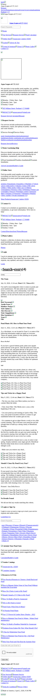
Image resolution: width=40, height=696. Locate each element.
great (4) (6, 539)
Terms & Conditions (9, 687)
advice (20, 10)
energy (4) (12, 539)
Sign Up (8, 517)
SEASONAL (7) (19, 193)
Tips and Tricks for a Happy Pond (13, 393)
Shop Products (6, 199)
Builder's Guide (18, 166)
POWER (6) (14, 192)
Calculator (15, 116)
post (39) (5, 525)
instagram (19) (17, 527)
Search (7, 269)
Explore (5, 43)
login (2, 2)
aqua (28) (18, 525)
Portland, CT (5, 12)
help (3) (6, 541)
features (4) (7, 535)
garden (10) (8, 529)
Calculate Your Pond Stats (12, 546)
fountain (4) (20, 539)
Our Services (7, 35)
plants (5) (7, 531)
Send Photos (17, 231)
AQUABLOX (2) (22, 184)
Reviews (15, 143)
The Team (4, 279)
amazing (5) (13, 533)
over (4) (32, 535)
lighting (32, 138)
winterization (19, 136)
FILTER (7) (5, 188)
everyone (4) (25, 535)
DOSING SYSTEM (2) (23, 186)
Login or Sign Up (9, 507)
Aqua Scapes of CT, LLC (13, 14)
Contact (3, 231)
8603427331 (7, 112)
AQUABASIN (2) (13, 184)
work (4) (24, 533)
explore (15, 10)
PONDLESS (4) (7, 192)
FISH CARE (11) (22, 188)
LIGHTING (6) (28, 190)
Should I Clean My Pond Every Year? (14, 463)
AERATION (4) (5, 184)
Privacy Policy (23, 687)
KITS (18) (22, 190)
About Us (20, 46)
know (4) (7, 537)
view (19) (25, 527)
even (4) (12, 537)
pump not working (23, 138)
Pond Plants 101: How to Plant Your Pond (16, 323)
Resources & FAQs (9, 575)
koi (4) (17, 537)
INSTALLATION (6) (7, 190)
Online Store (7, 39)
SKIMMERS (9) (27, 193)
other (30, 140)
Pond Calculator (31, 35)
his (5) (26, 531)
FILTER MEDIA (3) (13, 188)
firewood (6, 140)
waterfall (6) (21, 529)
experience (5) (14, 531)
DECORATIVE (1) (12, 186)
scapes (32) (11, 525)
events (30, 10)
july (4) (22, 537)
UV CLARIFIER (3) (8, 195)
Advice (3, 166)
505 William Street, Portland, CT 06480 (16, 108)
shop (11, 10)
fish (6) (27, 529)
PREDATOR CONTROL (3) (24, 192)
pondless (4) (29, 537)
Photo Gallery (30, 46)
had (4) (29, 533)
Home (8, 10)
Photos (3, 248)
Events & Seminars (9, 46)
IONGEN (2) (15, 190)
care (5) (6, 533)
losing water (13, 138)
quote (11, 140)
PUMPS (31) (11, 193)
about (34, 10)
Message (22, 116)
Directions (9, 231)
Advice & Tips (15, 43)
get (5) (21, 531)
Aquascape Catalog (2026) (22, 39)
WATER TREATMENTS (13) (20, 195)
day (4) (19, 533)
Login (5, 252)
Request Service (3, 9)
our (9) (14, 529)
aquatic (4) (27, 539)
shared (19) (8, 527)
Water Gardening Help (11, 148)
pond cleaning (5, 136)
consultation (17, 140)
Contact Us (7, 203)
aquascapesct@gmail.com (21, 112)
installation (24, 140)
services (25, 10)
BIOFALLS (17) (30, 184)
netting (12, 136)
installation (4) (16, 535)
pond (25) (25, 525)
